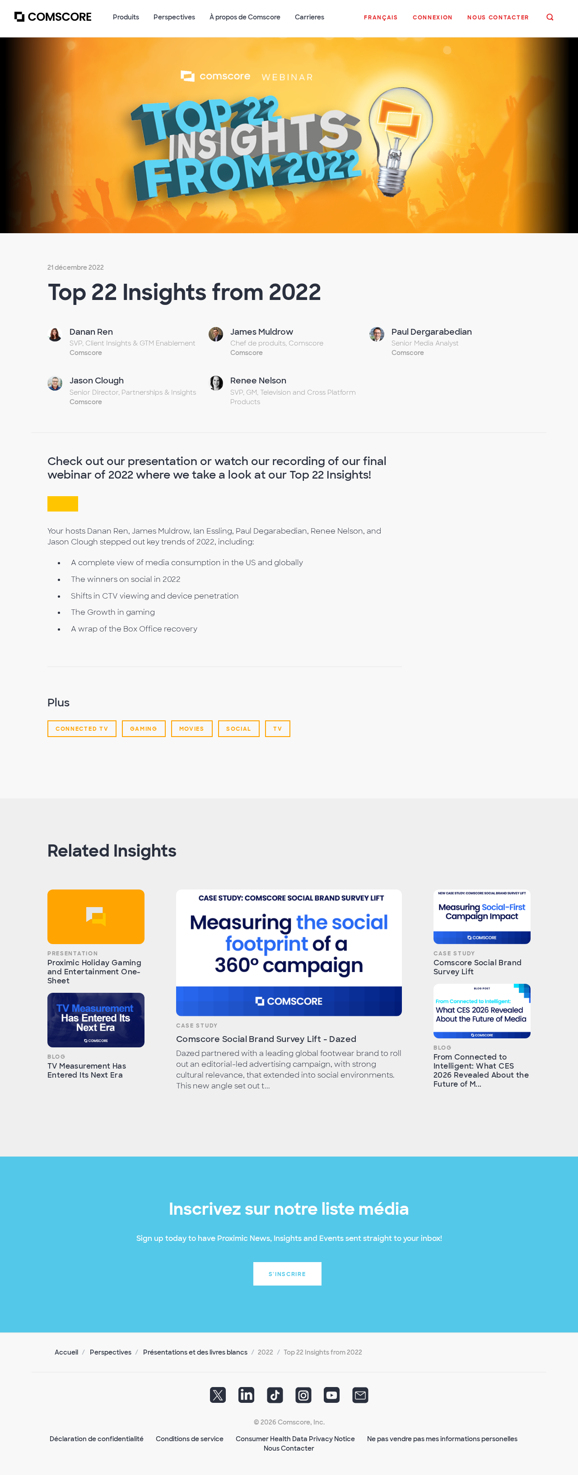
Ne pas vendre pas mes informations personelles (442, 1439)
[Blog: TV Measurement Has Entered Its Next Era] (95, 1020)
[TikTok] (275, 1398)
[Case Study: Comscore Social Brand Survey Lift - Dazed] (289, 953)
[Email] (360, 1398)
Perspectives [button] (174, 17)
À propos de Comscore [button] (245, 17)
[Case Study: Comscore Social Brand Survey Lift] (482, 917)
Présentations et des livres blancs (195, 1352)
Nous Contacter (289, 1448)
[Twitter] (218, 1398)
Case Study (197, 1025)
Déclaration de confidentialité (97, 1439)
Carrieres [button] (309, 17)
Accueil (66, 1352)
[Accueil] (52, 22)
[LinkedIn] (246, 1398)
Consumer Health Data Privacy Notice (295, 1439)
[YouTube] (332, 1398)
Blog (56, 1056)
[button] (381, 22)
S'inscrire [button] (287, 1274)
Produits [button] (126, 17)
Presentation (72, 953)
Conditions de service (190, 1439)
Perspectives (110, 1352)
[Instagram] (303, 1398)
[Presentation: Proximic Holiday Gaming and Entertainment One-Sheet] (95, 917)
